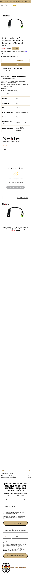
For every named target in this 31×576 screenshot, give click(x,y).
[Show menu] (2, 5)
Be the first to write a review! (15, 187)
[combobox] (7, 536)
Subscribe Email (15, 523)
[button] (6, 5)
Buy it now (15, 64)
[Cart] (29, 5)
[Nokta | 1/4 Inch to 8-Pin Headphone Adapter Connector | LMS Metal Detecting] (15, 213)
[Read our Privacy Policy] (27, 516)
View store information (8, 72)
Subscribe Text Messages (15, 556)
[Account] (25, 5)
